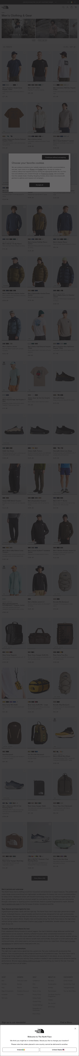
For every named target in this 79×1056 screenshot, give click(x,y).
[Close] (75, 1028)
